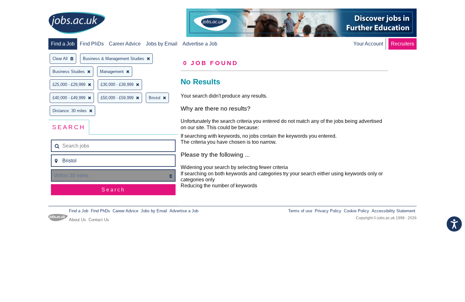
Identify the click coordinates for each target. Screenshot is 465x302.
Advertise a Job (200, 43)
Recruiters (402, 43)
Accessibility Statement (393, 210)
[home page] (76, 23)
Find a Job (63, 43)
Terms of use (300, 210)
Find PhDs (92, 43)
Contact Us (99, 219)
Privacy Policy (328, 210)
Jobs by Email (161, 43)
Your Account (368, 43)
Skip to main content (25, 5)
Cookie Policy (356, 210)
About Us (77, 219)
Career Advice (125, 43)
